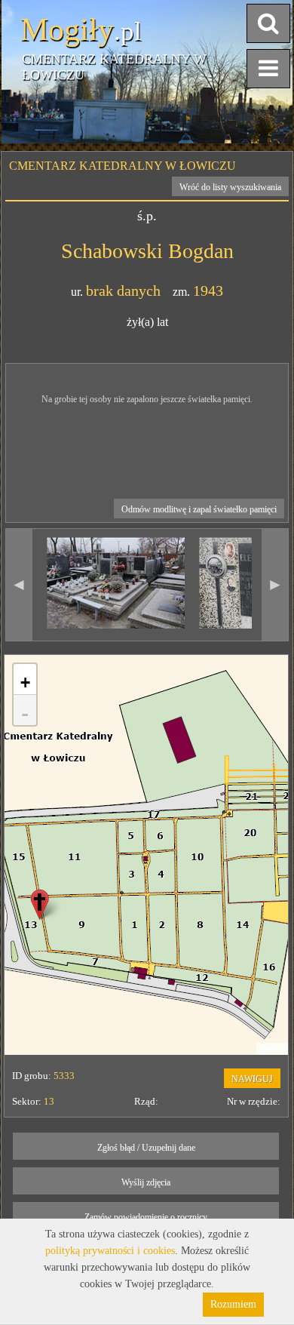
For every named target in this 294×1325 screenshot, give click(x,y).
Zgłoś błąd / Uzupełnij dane (146, 1147)
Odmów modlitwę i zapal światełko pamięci (199, 509)
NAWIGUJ (252, 1079)
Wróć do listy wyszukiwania (230, 187)
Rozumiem (233, 1304)
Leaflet (272, 1048)
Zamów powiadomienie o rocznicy (145, 1217)
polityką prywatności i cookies (110, 1250)
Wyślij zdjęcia (145, 1182)
